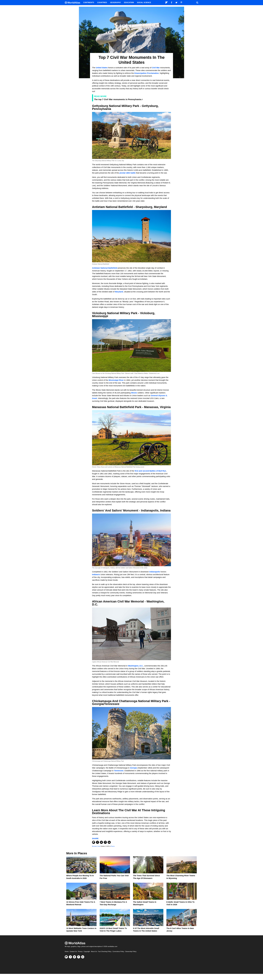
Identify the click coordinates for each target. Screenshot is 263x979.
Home (67, 951)
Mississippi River (116, 380)
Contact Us (73, 951)
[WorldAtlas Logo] (73, 2)
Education (129, 2)
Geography (115, 2)
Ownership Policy (130, 951)
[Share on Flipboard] (93, 842)
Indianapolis (154, 572)
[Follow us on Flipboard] (66, 956)
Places (113, 846)
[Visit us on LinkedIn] (82, 956)
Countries (102, 2)
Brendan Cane (96, 846)
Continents (88, 2)
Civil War (156, 68)
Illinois (134, 393)
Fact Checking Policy (104, 951)
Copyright (87, 951)
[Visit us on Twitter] (74, 956)
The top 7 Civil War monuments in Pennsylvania (117, 99)
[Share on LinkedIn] (109, 842)
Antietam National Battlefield (104, 268)
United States (102, 68)
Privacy (80, 951)
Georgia (133, 768)
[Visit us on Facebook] (70, 956)
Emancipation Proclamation (146, 73)
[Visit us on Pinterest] (78, 956)
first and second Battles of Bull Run (150, 471)
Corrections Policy (118, 951)
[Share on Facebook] (97, 842)
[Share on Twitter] (101, 842)
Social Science (144, 2)
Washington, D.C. (135, 666)
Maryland (119, 292)
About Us (94, 951)
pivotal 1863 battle (127, 173)
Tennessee (118, 771)
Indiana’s (96, 574)
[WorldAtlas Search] (197, 2)
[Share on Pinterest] (105, 842)
